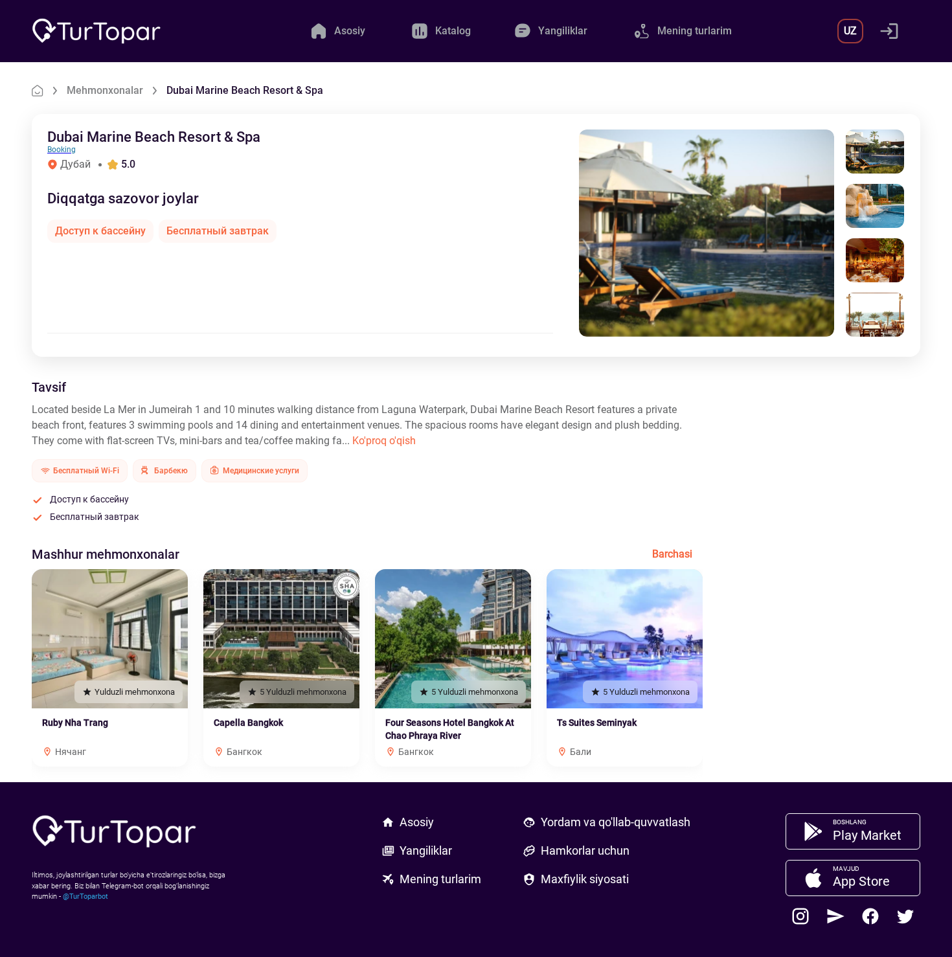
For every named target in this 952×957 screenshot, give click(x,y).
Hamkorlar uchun (585, 850)
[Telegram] (835, 916)
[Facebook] (870, 916)
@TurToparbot (85, 896)
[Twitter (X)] (905, 916)
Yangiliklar (426, 850)
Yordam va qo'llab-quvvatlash (615, 822)
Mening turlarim (440, 879)
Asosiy (417, 822)
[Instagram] (800, 916)
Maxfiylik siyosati (585, 879)
